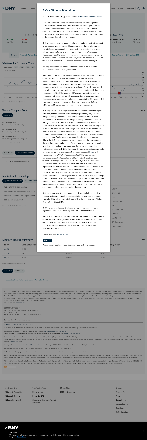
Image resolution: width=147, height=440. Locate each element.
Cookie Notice (21, 437)
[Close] (143, 430)
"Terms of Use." (62, 234)
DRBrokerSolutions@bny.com (90, 17)
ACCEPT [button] (47, 240)
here (91, 152)
